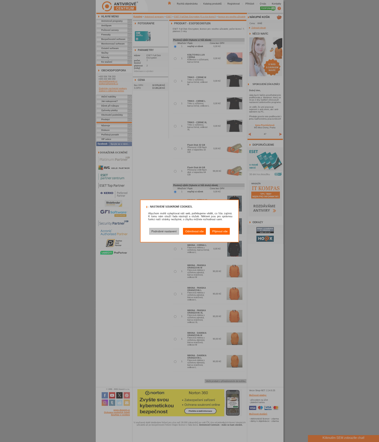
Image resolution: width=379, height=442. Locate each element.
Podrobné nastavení (164, 231)
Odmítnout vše (194, 231)
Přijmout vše (220, 231)
